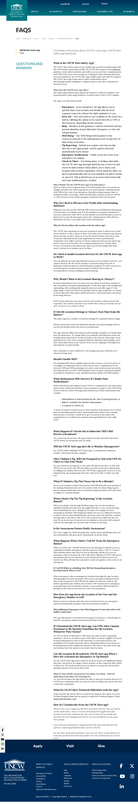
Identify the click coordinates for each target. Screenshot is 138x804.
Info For (85, 4)
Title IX (39, 787)
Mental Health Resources (46, 789)
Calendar (67, 775)
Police (43, 38)
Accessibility (41, 776)
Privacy (39, 781)
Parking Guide (97, 773)
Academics (55, 11)
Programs (51, 38)
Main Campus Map (99, 770)
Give (101, 746)
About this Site (42, 796)
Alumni (66, 783)
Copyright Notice (59, 796)
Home (18, 38)
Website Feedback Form (80, 796)
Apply (37, 746)
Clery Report (41, 784)
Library (66, 781)
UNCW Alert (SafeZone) (65, 38)
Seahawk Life (105, 11)
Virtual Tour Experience (101, 778)
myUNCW (65, 4)
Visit (70, 746)
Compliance (40, 779)
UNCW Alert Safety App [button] (30, 50)
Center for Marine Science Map (104, 775)
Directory (68, 786)
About (35, 11)
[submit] (110, 4)
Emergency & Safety (44, 773)
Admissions (80, 11)
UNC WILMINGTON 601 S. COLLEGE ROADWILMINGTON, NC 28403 (15, 777)
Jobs (65, 770)
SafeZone (116, 69)
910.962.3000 (10, 784)
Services (36, 38)
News (66, 773)
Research (129, 11)
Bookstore (68, 778)
